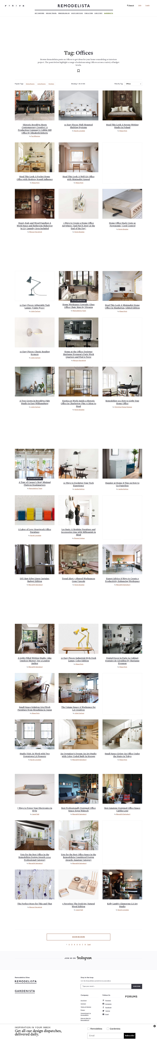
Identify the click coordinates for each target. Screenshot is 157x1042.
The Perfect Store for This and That (34, 904)
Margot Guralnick (35, 232)
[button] (130, 5)
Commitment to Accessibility (86, 1014)
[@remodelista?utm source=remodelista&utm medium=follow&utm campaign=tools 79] (5, 5)
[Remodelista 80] (9, 5)
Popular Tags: (19, 83)
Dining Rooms (30, 83)
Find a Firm (88, 13)
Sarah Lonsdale (79, 131)
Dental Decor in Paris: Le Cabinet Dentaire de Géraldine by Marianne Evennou (122, 661)
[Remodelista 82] (16, 5)
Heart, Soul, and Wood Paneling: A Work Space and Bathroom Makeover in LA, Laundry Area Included (35, 226)
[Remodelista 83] (19, 5)
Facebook (108, 1007)
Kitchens (51, 83)
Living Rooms (41, 83)
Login (147, 5)
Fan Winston (35, 136)
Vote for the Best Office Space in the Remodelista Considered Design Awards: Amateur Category (78, 857)
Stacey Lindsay (79, 538)
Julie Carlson (35, 311)
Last (89, 944)
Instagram (108, 1004)
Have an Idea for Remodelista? (86, 1019)
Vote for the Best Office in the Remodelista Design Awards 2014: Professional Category (34, 857)
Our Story (98, 13)
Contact (83, 1003)
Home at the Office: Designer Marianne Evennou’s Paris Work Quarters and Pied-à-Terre (78, 354)
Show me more (78, 937)
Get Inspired (39, 13)
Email (107, 1014)
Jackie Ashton (79, 489)
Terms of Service (86, 1007)
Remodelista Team (79, 311)
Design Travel (51, 13)
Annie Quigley (79, 232)
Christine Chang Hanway (123, 407)
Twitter (107, 1011)
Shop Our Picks (77, 13)
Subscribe (129, 1036)
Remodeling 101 (64, 13)
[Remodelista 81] (12, 5)
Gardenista (108, 13)
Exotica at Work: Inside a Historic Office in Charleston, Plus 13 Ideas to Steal (78, 404)
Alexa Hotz (123, 131)
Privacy (83, 1010)
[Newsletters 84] (23, 5)
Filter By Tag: (118, 83)
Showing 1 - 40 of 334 (78, 83)
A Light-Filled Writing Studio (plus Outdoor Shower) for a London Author (34, 661)
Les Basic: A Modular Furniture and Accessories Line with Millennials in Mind (78, 532)
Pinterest (108, 1000)
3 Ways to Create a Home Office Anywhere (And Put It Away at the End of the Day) (78, 226)
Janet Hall (35, 814)
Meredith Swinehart (36, 585)
